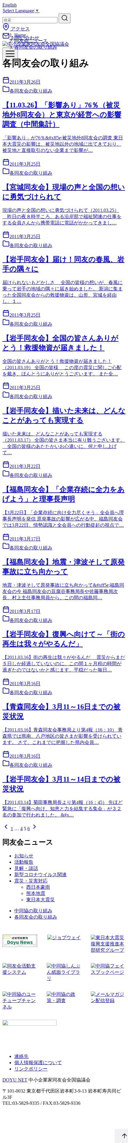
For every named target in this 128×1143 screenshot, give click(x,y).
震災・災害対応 (31, 880)
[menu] (10, 54)
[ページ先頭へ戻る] (121, 1136)
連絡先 (21, 1056)
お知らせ (23, 855)
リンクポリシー (31, 1068)
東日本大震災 (40, 899)
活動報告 (23, 862)
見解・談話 (26, 868)
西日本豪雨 (38, 887)
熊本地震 (35, 893)
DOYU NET (14, 1079)
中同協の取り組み (33, 910)
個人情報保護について (38, 1062)
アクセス (20, 28)
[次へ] (34, 828)
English (9, 4)
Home (20, 35)
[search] (65, 18)
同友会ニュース (31, 40)
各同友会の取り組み (35, 47)
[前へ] (6, 828)
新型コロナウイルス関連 (40, 874)
